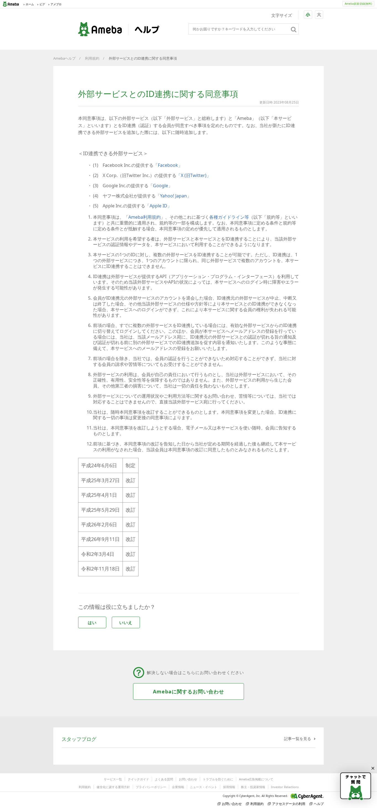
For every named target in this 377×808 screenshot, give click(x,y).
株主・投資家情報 (253, 787)
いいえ (125, 622)
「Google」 (160, 186)
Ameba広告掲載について (256, 779)
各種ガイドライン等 (229, 217)
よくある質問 (164, 779)
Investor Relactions (285, 787)
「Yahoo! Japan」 (173, 196)
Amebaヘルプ (64, 58)
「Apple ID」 (158, 206)
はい (92, 622)
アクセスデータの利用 (288, 803)
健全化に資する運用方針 (113, 787)
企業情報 (178, 787)
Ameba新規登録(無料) (358, 4)
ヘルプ (319, 803)
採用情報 (229, 787)
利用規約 (92, 58)
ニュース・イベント (203, 787)
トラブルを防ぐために (218, 779)
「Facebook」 (167, 165)
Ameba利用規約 (144, 217)
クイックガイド (138, 779)
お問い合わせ (188, 779)
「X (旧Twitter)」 (193, 175)
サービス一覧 (113, 779)
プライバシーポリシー (151, 787)
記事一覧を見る (297, 738)
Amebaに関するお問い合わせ (188, 691)
